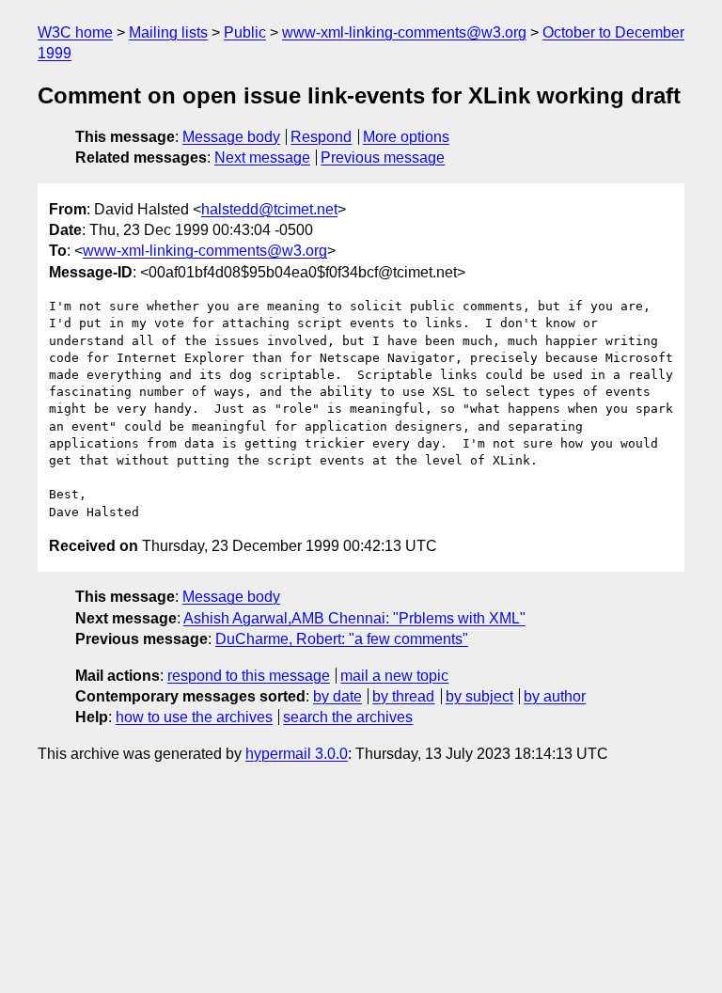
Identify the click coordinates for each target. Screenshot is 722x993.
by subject (479, 696)
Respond (321, 137)
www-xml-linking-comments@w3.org (404, 32)
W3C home (75, 32)
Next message (262, 158)
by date (337, 696)
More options (406, 137)
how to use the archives (194, 717)
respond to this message (248, 676)
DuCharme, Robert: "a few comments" (341, 639)
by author (555, 696)
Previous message (383, 158)
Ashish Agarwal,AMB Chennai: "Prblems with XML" (354, 618)
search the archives (348, 717)
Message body (231, 137)
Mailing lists (168, 32)
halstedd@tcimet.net (269, 209)
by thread (403, 696)
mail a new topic (394, 676)
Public (245, 32)
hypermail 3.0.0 (296, 754)
